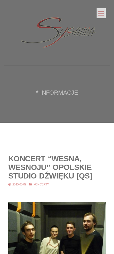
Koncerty (41, 184)
